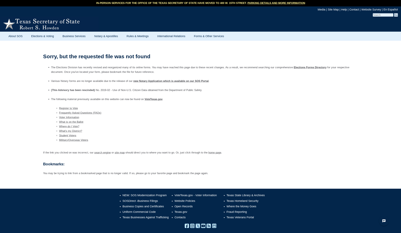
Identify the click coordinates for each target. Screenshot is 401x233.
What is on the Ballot (71, 121)
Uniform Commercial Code (139, 211)
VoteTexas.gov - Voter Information (195, 195)
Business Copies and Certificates (143, 206)
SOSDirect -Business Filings (140, 200)
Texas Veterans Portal (240, 217)
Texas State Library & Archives (246, 195)
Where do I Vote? (69, 126)
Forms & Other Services (209, 36)
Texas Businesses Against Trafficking (145, 217)
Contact (354, 9)
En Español (390, 9)
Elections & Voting (42, 36)
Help (344, 9)
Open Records (183, 206)
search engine (102, 152)
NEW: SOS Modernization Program (144, 195)
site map (120, 152)
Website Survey (371, 9)
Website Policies (184, 200)
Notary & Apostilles (106, 36)
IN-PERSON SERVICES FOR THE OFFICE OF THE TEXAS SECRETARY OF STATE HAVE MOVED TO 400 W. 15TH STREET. (200, 3)
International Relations (171, 36)
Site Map (333, 9)
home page (214, 152)
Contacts (180, 217)
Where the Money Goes (241, 206)
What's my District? (70, 130)
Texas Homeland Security (242, 200)
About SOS (15, 36)
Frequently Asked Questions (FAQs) (80, 112)
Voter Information (69, 117)
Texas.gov (180, 211)
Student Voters (67, 135)
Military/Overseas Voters (73, 140)
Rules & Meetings (138, 36)
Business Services (74, 36)
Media (321, 9)
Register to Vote (68, 108)
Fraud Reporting (237, 211)
